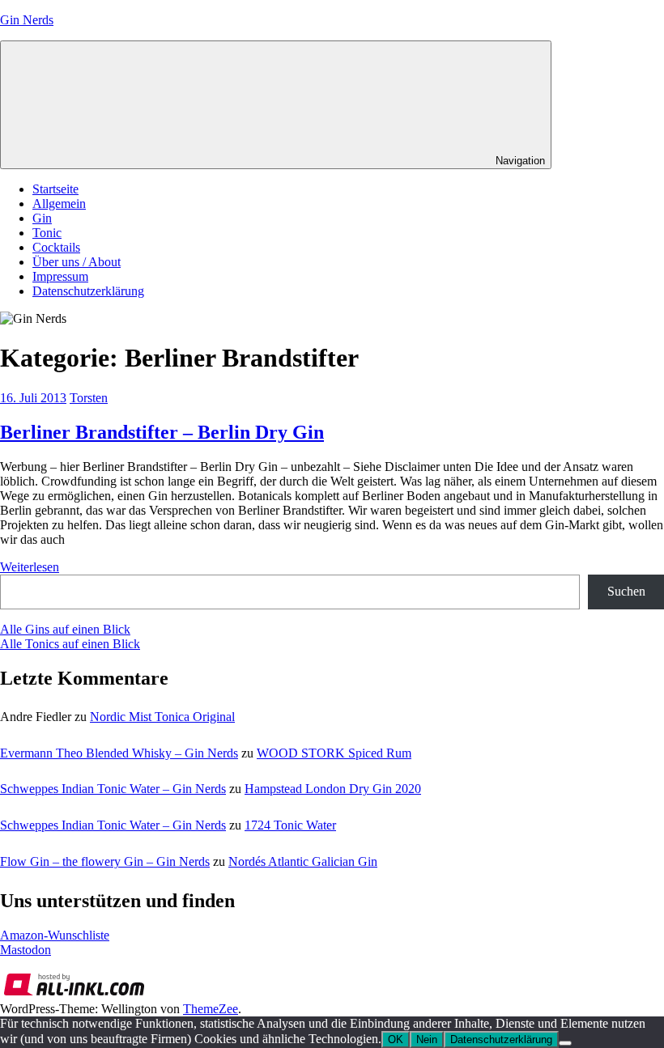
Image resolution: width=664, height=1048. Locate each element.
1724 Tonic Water (290, 825)
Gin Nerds (26, 20)
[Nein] (565, 1043)
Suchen (626, 591)
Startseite (55, 189)
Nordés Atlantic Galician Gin (302, 861)
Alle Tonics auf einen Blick (70, 644)
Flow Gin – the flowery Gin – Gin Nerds (105, 861)
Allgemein (59, 203)
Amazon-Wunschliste (54, 935)
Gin (42, 218)
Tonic (47, 233)
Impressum (60, 276)
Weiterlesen (29, 567)
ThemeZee (210, 1009)
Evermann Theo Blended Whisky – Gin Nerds (119, 753)
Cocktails (56, 247)
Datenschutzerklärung (88, 291)
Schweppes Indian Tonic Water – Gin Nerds (113, 789)
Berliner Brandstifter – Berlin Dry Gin (162, 432)
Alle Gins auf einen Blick (65, 629)
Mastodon (25, 950)
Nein (426, 1039)
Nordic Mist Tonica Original (162, 716)
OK (395, 1039)
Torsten (89, 398)
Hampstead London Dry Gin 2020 (333, 789)
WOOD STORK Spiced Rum (334, 753)
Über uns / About (76, 262)
